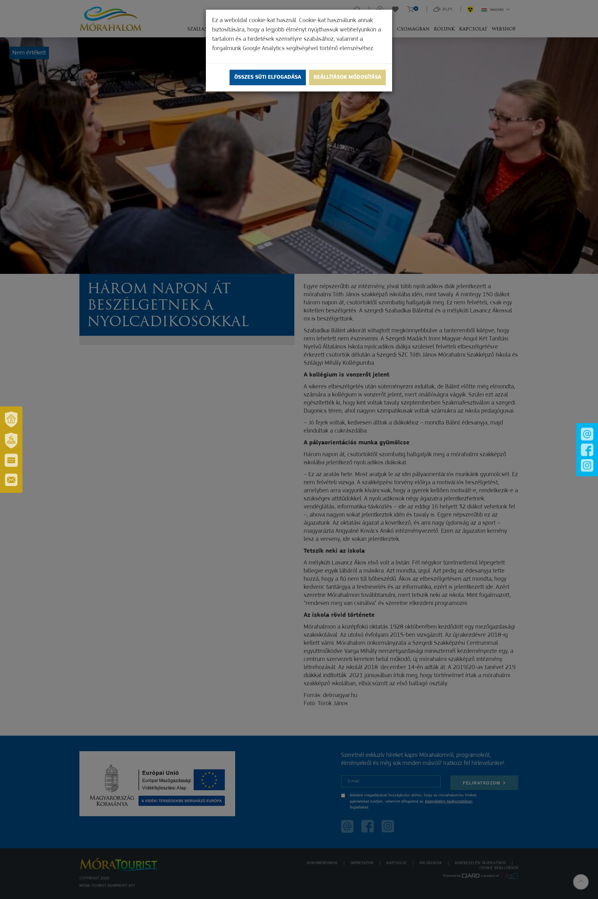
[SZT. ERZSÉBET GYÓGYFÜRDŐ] (11, 441)
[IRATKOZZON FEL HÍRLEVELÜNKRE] (11, 480)
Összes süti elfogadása (267, 77)
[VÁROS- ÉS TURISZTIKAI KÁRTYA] (11, 460)
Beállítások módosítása (347, 77)
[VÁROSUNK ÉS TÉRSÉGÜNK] (11, 419)
